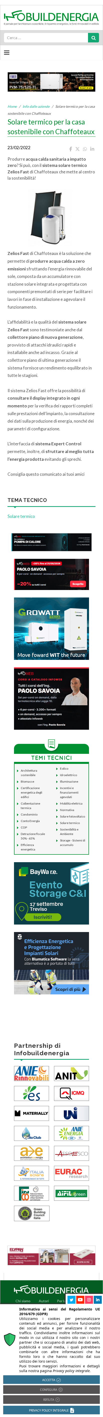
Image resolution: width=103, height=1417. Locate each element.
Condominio (29, 814)
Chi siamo (23, 1301)
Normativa (67, 810)
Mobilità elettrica (71, 803)
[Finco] (31, 1192)
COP (24, 827)
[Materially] (31, 1112)
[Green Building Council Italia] (32, 1212)
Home (12, 106)
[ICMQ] (71, 1092)
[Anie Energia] (71, 1132)
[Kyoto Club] (31, 1132)
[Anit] (71, 1072)
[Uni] (71, 1112)
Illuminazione (69, 781)
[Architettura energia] (31, 1152)
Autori (44, 1301)
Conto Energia (30, 821)
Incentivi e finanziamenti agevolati (69, 792)
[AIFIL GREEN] (71, 1192)
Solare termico (21, 516)
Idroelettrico (68, 775)
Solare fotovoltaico (72, 816)
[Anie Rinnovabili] (31, 1072)
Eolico (64, 768)
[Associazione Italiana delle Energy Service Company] (71, 1152)
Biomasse (27, 781)
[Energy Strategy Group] (31, 1092)
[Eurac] (71, 1172)
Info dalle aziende (36, 106)
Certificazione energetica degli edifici (31, 792)
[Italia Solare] (31, 1172)
